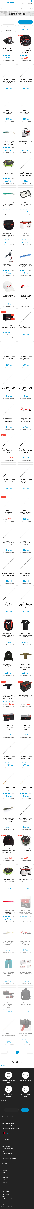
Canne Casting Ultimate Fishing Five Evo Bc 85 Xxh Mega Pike (25, 573)
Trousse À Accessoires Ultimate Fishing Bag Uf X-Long (8, 727)
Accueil (13, 18)
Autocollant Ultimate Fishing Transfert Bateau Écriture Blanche (25, 419)
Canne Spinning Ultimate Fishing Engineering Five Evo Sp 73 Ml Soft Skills (25, 173)
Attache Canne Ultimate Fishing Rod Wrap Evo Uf (8, 326)
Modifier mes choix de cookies (9, 1158)
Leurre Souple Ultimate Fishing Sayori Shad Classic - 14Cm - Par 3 (8, 143)
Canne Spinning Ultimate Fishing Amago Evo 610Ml (25, 788)
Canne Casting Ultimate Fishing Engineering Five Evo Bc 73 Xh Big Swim (8, 573)
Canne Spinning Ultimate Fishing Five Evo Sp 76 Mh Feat (8, 450)
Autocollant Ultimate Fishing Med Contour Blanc (25, 296)
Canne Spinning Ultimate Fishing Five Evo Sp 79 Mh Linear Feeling (8, 112)
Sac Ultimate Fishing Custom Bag (8, 49)
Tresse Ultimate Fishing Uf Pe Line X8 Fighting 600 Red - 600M (26, 50)
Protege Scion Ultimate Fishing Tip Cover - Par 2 (25, 265)
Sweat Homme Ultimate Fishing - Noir (9, 665)
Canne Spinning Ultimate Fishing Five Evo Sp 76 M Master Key (25, 450)
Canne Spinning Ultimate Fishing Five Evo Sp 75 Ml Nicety (25, 389)
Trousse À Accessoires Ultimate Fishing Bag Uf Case (25, 727)
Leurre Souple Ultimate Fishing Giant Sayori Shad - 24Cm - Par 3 (8, 912)
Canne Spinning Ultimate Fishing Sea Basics (8, 757)
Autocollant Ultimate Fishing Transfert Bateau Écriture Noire (25, 943)
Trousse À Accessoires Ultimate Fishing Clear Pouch (25, 204)
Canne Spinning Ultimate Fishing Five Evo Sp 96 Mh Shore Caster (25, 327)
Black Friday (5, 1177)
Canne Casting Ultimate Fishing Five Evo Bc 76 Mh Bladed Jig (25, 543)
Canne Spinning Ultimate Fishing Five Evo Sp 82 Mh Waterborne (25, 112)
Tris (8, 26)
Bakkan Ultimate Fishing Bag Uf (25, 142)
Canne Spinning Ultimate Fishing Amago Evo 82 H (8, 1034)
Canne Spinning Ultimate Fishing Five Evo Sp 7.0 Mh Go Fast (8, 512)
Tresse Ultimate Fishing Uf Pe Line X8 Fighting (26, 849)
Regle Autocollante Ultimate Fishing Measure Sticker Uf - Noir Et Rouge (25, 912)
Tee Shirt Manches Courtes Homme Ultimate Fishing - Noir (25, 635)
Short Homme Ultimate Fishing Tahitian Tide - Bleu (8, 973)
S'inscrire (25, 1110)
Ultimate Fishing (25, 22)
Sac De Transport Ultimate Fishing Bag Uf (25, 234)
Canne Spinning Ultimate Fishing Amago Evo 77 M (25, 757)
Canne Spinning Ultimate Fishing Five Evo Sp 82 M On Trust (8, 81)
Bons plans (4, 1175)
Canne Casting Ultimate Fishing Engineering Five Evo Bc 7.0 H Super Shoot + (25, 604)
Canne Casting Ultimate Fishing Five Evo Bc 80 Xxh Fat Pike (8, 543)
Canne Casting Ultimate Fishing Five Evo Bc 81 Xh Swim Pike (8, 604)
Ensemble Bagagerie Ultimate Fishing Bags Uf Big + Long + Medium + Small (8, 1004)
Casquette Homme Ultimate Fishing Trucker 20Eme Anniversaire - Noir (8, 850)
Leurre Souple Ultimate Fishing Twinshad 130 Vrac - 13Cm (8, 819)
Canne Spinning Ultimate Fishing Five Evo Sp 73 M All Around (25, 81)
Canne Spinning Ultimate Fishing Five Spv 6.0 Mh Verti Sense (25, 819)
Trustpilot (3, 1065)
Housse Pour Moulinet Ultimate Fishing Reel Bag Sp (8, 235)
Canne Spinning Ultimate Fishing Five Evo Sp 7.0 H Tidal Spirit (8, 358)
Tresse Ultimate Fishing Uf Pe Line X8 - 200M (9, 172)
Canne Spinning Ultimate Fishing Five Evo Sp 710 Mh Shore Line (25, 481)
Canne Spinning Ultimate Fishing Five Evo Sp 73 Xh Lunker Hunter (8, 481)
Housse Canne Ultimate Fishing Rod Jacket (9, 265)
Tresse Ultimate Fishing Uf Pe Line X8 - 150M (9, 880)
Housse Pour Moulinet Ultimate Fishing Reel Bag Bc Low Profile (8, 635)
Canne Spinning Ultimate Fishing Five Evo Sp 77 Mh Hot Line (25, 358)
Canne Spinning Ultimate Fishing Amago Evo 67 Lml (8, 789)
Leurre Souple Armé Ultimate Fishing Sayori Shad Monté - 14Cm (8, 943)
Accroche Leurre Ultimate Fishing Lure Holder (25, 1034)
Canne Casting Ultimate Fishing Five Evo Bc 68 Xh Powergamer (8, 419)
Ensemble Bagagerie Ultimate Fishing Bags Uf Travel (25, 973)
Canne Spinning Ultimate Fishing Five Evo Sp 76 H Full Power (8, 389)
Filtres (24, 26)
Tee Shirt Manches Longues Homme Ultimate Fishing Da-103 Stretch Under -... (25, 666)
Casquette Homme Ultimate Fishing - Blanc (8, 295)
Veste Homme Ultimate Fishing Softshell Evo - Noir (25, 1004)
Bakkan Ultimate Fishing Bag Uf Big (25, 695)
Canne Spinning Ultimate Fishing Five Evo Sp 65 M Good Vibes (25, 512)
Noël (3, 1179)
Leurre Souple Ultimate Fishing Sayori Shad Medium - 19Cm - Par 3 (8, 204)
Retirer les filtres (25, 29)
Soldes (3, 1172)
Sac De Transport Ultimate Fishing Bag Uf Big (25, 880)
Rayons (7, 22)
